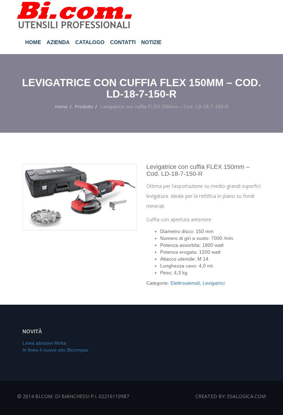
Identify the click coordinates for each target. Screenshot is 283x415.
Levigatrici (214, 283)
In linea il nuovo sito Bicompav (55, 350)
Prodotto (84, 106)
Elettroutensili (185, 283)
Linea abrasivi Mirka (44, 343)
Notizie (151, 42)
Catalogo (90, 42)
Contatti (123, 42)
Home (33, 42)
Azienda (58, 42)
